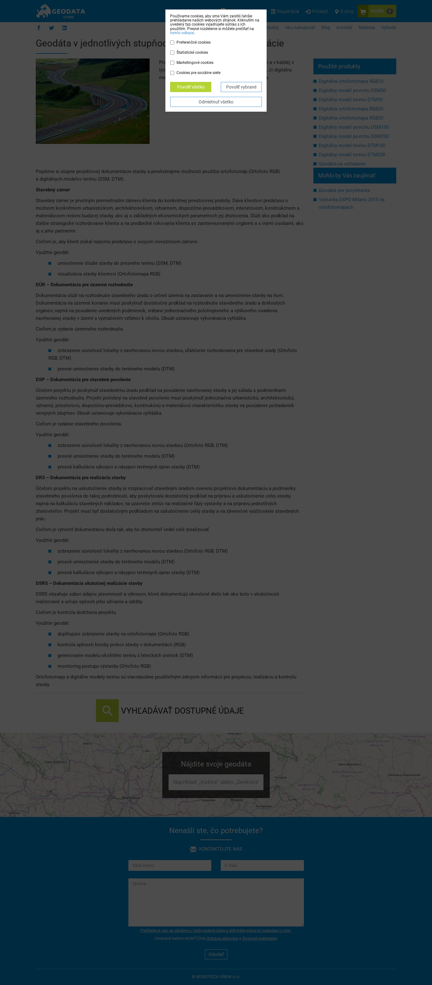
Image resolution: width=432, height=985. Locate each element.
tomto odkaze (182, 33)
